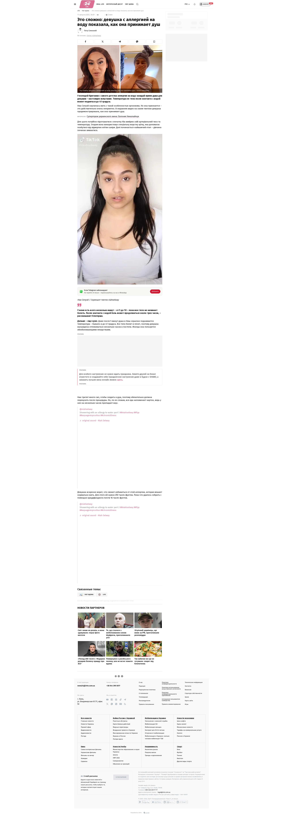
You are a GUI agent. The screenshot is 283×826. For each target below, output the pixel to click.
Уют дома (129, 4)
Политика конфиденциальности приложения (169, 694)
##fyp (136, 412)
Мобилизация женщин (153, 727)
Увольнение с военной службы (156, 721)
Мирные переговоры (120, 727)
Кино (83, 747)
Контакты (188, 686)
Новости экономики (185, 718)
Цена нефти (181, 721)
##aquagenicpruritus (90, 415)
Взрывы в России (119, 736)
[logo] (87, 4)
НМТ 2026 (116, 758)
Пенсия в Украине (183, 736)
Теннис (179, 755)
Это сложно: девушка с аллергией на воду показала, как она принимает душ (117, 10)
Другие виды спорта (184, 761)
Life (78, 10)
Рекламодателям (144, 700)
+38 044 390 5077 (113, 686)
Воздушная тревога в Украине (124, 730)
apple (156, 802)
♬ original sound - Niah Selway (95, 420)
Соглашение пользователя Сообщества (171, 699)
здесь (119, 380)
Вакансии (188, 689)
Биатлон (180, 758)
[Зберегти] (154, 41)
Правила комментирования (171, 704)
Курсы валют (181, 724)
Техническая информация (194, 682)
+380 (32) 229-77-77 (151, 790)
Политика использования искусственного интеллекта (171, 688)
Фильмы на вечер (87, 755)
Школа (115, 755)
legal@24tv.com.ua (164, 792)
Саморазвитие (118, 761)
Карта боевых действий (121, 724)
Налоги (179, 733)
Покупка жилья (150, 752)
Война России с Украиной (124, 718)
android (144, 802)
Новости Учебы (119, 747)
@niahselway (86, 409)
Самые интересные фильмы (91, 749)
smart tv (169, 802)
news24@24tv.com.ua (86, 686)
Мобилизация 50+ (151, 724)
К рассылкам (121, 777)
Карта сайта (189, 700)
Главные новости (87, 721)
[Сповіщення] (194, 4)
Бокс (178, 749)
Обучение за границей (121, 764)
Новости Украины (87, 724)
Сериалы (84, 761)
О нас (140, 682)
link (107, 700)
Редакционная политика (147, 689)
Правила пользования (146, 704)
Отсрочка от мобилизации (154, 733)
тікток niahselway (94, 36)
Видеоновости (86, 730)
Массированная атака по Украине (125, 733)
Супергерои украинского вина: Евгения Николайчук (113, 116)
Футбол (179, 752)
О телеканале (143, 693)
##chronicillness (108, 415)
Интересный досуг (114, 4)
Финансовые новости (185, 727)
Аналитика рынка (151, 749)
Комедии (84, 758)
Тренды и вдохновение (153, 755)
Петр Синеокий (90, 31)
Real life (100, 4)
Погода (83, 736)
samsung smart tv (182, 802)
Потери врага (118, 739)
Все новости (86, 718)
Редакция (142, 686)
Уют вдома (86, 10)
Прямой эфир (86, 727)
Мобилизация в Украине (155, 718)
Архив (187, 697)
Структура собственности (193, 693)
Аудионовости (86, 733)
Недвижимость (151, 747)
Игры (186, 704)
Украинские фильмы (88, 752)
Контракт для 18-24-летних (154, 730)
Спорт (179, 747)
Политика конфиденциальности (169, 683)
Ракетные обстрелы (120, 721)
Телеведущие (143, 697)
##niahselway (126, 412)
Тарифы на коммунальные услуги (189, 730)
